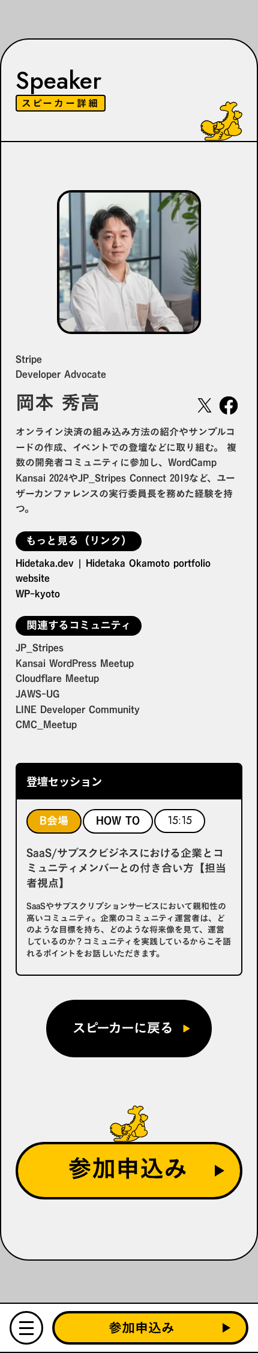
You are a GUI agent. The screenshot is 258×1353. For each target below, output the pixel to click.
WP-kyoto (38, 594)
